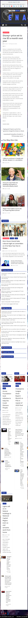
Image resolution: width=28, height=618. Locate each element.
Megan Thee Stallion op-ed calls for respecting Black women (12, 209)
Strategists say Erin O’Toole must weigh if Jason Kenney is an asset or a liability (9, 563)
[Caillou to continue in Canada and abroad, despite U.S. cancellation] (13, 144)
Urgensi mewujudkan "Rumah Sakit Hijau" (10, 301)
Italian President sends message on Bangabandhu (8, 463)
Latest (16, 238)
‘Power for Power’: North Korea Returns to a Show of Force (9, 434)
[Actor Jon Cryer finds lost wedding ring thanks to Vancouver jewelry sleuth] (13, 168)
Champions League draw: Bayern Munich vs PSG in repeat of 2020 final (19, 397)
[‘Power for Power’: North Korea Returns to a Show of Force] (4, 436)
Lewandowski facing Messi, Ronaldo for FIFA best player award (13, 135)
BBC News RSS (7, 308)
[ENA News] (3, 25)
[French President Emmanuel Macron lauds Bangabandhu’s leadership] (2, 453)
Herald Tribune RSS (8, 352)
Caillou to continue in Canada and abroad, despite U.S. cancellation (13, 159)
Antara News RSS (7, 270)
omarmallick (15, 43)
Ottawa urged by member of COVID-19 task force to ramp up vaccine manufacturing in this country (8, 580)
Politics (4, 503)
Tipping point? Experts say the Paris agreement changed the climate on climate (13, 130)
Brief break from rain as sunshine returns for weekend (13, 329)
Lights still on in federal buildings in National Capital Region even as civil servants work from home (7, 519)
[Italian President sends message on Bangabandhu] (2, 465)
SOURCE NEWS (6, 124)
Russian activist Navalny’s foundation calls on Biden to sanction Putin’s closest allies (17, 262)
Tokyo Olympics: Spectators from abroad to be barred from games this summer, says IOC (19, 433)
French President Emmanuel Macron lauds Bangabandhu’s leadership (7, 452)
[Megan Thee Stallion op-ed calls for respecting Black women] (13, 194)
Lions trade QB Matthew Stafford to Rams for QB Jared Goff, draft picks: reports (22, 477)
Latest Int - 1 (5, 383)
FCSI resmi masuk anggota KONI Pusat (9, 304)
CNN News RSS (7, 347)
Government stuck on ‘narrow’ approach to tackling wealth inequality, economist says (8, 597)
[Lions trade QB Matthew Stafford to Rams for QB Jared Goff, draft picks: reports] (16, 479)
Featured (11, 238)
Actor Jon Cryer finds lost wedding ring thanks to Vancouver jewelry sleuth (10, 184)
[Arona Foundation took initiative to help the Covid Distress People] (6, 379)
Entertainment (6, 32)
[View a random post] (25, 25)
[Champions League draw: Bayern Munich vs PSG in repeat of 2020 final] (19, 379)
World (4, 388)
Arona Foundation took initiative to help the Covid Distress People (7, 399)
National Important (6, 386)
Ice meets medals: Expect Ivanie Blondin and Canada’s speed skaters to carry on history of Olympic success (22, 452)
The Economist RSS (8, 356)
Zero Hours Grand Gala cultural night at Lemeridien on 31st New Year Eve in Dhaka (13, 244)
